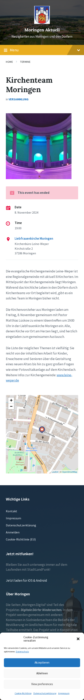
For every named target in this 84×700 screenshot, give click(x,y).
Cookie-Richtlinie (23, 693)
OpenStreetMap (69, 471)
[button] (78, 639)
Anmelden (13, 532)
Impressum (64, 693)
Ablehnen (42, 673)
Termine (25, 61)
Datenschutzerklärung (44, 693)
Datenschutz (22, 651)
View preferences (42, 684)
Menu (14, 50)
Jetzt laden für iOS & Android (26, 580)
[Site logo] (42, 23)
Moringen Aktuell (42, 30)
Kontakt (11, 511)
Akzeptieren (42, 662)
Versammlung (19, 99)
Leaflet (55, 471)
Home (9, 61)
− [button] (11, 406)
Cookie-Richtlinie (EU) (21, 539)
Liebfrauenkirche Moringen (34, 238)
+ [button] (11, 400)
